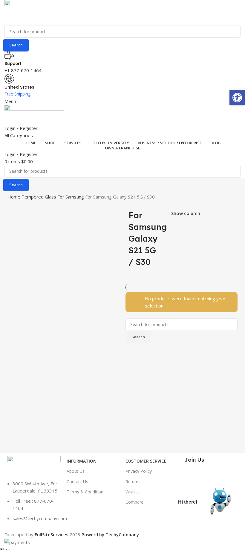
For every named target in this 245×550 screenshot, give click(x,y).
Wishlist (132, 492)
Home (14, 197)
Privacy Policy (138, 471)
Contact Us (77, 481)
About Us (76, 471)
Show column (185, 213)
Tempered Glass (39, 197)
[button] (237, 97)
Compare (134, 502)
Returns (132, 481)
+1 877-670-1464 (23, 70)
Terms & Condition (85, 492)
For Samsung (71, 197)
